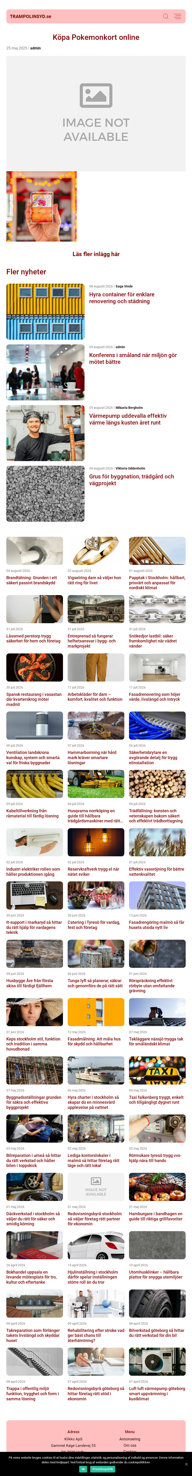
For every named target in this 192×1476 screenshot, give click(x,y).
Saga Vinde (124, 286)
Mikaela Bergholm (129, 408)
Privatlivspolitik (102, 1469)
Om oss (130, 1445)
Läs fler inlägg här (96, 254)
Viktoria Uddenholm (130, 468)
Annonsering (129, 1439)
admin (35, 48)
